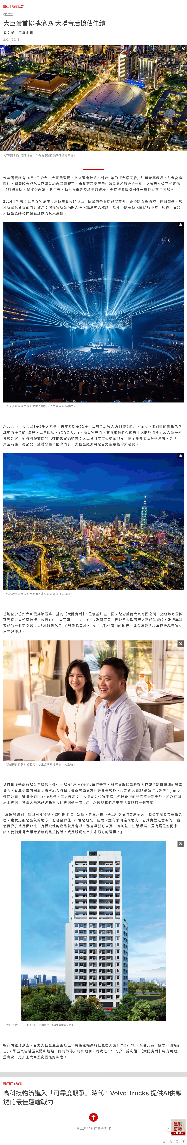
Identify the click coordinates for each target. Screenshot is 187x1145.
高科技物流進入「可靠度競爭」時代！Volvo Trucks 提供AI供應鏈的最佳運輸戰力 (92, 1097)
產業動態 (16, 1083)
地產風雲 (18, 6)
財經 (6, 6)
